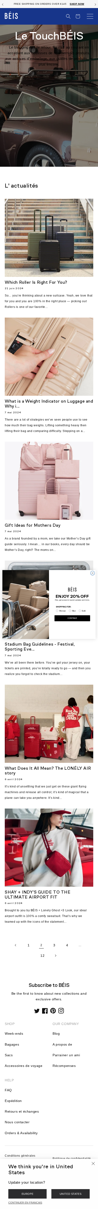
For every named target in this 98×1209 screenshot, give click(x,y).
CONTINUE (72, 618)
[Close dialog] (92, 573)
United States (71, 1193)
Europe (28, 1193)
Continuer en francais (25, 1202)
